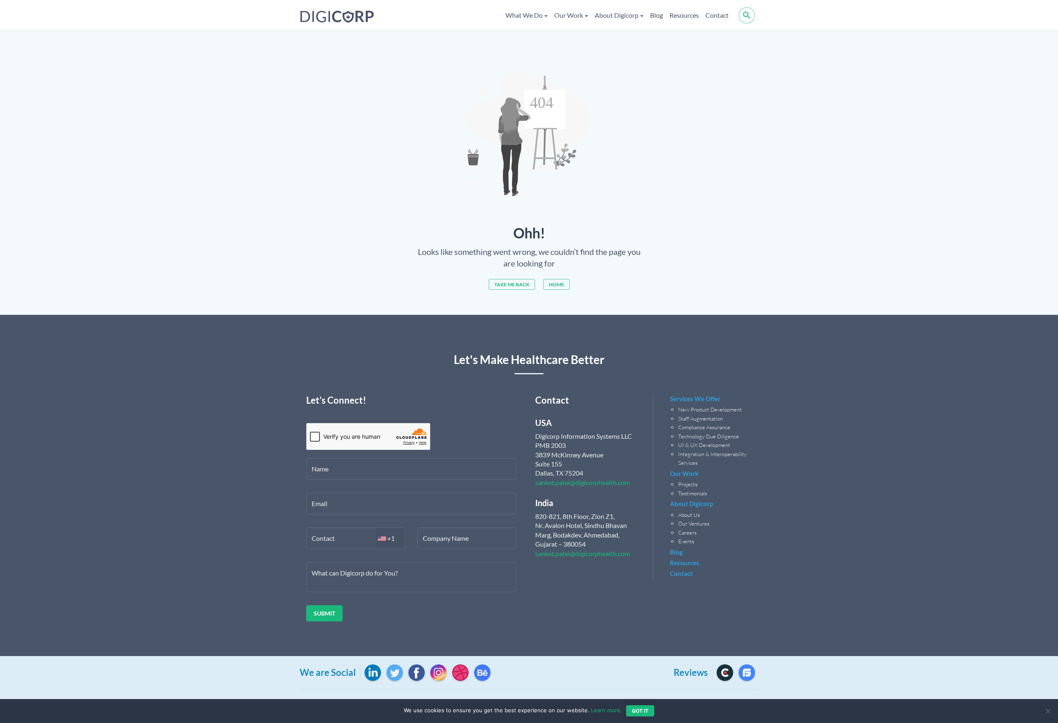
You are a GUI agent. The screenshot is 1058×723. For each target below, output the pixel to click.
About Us (689, 514)
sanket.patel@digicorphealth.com (582, 482)
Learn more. (606, 710)
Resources (684, 15)
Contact (717, 15)
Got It (640, 711)
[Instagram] (438, 672)
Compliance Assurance (704, 427)
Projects (688, 484)
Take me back (511, 284)
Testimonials (692, 493)
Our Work (568, 15)
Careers (687, 532)
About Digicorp (617, 15)
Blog (656, 15)
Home (556, 284)
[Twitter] (394, 672)
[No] (1048, 711)
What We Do (524, 15)
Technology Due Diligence (708, 436)
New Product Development (710, 409)
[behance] (482, 672)
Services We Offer (695, 398)
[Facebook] (416, 672)
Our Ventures (694, 523)
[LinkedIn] (373, 672)
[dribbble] (460, 672)
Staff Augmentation (700, 418)
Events (686, 541)
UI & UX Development (704, 445)
